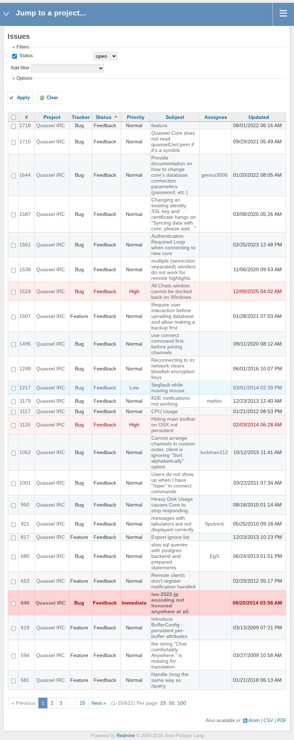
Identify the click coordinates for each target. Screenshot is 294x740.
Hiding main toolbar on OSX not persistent (173, 424)
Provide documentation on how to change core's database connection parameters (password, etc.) (171, 175)
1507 (25, 316)
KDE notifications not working (170, 401)
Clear (52, 97)
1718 (25, 125)
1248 (25, 368)
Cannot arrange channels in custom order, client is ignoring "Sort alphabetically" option (173, 452)
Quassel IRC (50, 125)
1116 (25, 424)
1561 (25, 245)
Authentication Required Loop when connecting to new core (173, 244)
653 (25, 581)
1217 (25, 387)
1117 (25, 411)
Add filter (20, 67)
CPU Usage (164, 411)
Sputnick (214, 524)
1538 (25, 269)
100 (181, 703)
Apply (23, 97)
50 (172, 703)
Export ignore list (170, 537)
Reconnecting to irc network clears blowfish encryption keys (173, 368)
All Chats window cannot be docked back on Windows (171, 291)
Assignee (215, 117)
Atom (254, 720)
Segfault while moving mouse (168, 387)
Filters (22, 47)
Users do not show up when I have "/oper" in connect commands (172, 482)
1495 (25, 344)
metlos (214, 401)
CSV (268, 720)
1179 (25, 401)
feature (159, 125)
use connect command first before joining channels (167, 343)
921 (25, 524)
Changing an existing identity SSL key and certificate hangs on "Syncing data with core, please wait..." (173, 214)
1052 (25, 452)
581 (25, 680)
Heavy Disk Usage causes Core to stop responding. (172, 504)
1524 (25, 291)
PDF (281, 720)
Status (25, 55)
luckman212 (214, 452)
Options (24, 78)
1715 (25, 141)
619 (25, 627)
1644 (25, 175)
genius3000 (214, 175)
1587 (25, 214)
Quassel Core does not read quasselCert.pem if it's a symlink (173, 141)
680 (25, 556)
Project (52, 117)
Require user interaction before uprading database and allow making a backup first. (173, 316)
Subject (175, 117)
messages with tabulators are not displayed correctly (172, 523)
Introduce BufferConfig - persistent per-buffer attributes (169, 627)
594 (25, 655)
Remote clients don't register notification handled (173, 580)
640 (25, 603)
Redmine (126, 735)
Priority (135, 117)
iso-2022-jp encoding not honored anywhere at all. (170, 602)
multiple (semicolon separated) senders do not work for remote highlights (173, 269)
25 (82, 703)
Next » (98, 703)
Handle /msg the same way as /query (170, 680)
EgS (214, 556)
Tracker (81, 117)
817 (25, 537)
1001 (25, 483)
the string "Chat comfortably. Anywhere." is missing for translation (168, 655)
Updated (258, 117)
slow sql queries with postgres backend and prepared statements (169, 556)
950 (25, 505)
